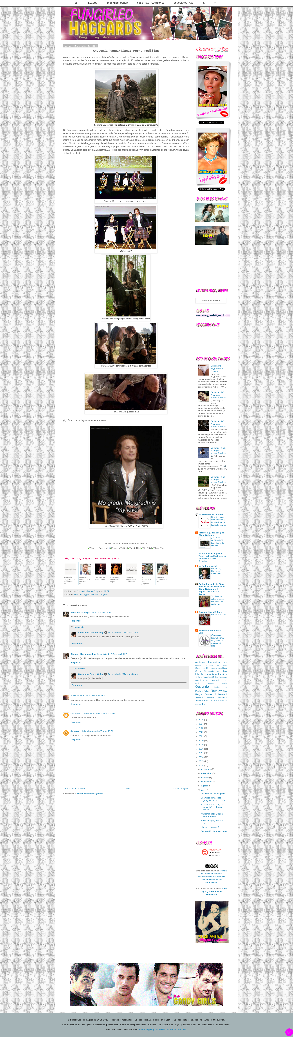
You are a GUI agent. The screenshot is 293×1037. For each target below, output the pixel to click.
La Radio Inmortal (208, 566)
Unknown (75, 713)
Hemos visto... (215, 680)
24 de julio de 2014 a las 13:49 (123, 632)
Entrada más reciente (74, 788)
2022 (201, 732)
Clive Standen (216, 668)
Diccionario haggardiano (215, 671)
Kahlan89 (75, 612)
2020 (201, 740)
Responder (76, 621)
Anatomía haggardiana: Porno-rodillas (212, 815)
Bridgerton (209, 665)
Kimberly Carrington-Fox (83, 654)
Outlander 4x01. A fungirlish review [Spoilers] (218, 450)
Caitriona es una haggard (213, 793)
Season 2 (222, 694)
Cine (208, 668)
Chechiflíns (200, 668)
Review (216, 691)
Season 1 (210, 694)
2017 (201, 753)
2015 (201, 761)
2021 (201, 736)
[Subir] (289, 1032)
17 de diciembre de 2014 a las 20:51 (99, 713)
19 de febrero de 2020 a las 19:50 (96, 731)
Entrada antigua (180, 788)
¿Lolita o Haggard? (210, 827)
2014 (201, 765)
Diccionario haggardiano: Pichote (217, 368)
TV (203, 704)
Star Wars (220, 700)
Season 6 (200, 700)
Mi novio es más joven (210, 553)
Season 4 (211, 697)
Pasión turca (220, 687)
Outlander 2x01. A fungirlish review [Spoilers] (218, 395)
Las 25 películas (218, 614)
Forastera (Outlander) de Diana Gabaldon (211, 533)
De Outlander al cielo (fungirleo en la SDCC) (213, 799)
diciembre (206, 769)
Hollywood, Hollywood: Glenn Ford (216, 571)
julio (203, 790)
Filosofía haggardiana (206, 674)
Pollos (206, 691)
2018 (201, 749)
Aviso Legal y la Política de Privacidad (162, 1029)
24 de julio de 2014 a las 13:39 (96, 612)
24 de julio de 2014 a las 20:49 (123, 674)
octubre (205, 777)
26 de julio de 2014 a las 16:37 (92, 695)
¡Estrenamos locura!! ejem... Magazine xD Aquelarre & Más (217, 640)
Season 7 (210, 700)
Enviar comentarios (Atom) (90, 793)
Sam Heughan (101, 594)
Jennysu (75, 731)
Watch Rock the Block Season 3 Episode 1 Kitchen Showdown (212, 558)
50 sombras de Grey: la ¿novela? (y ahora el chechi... (212, 807)
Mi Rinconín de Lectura (211, 514)
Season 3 (200, 697)
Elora (73, 695)
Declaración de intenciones (214, 831)
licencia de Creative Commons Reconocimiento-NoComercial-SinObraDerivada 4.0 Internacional (212, 876)
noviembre (206, 773)
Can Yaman (221, 665)
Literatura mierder (217, 683)
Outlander (202, 686)
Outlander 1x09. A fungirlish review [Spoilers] (218, 424)
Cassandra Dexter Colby (90, 632)
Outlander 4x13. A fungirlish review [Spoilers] (218, 479)
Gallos (215, 677)
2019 (201, 744)
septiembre (207, 781)
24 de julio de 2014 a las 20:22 (112, 654)
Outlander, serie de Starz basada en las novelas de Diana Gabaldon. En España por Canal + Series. (212, 589)
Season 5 (222, 697)
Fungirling (207, 677)
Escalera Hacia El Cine (210, 612)
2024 (201, 724)
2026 (201, 719)
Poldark (199, 691)
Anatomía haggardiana (84, 594)
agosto (204, 785)
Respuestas (79, 627)
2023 (201, 728)
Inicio (128, 788)
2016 (201, 757)
